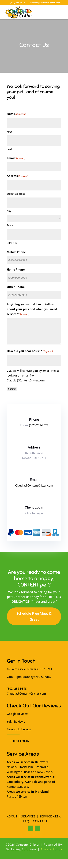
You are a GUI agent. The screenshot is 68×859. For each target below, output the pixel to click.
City (9, 211)
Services (28, 816)
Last (9, 149)
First (9, 131)
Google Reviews (17, 714)
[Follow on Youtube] (37, 828)
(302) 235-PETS (17, 2)
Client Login (34, 507)
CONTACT (40, 821)
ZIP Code (12, 243)
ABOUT (12, 816)
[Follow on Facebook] (30, 828)
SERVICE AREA (50, 816)
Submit (12, 388)
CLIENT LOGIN (19, 741)
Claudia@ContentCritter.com (34, 485)
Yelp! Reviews (16, 721)
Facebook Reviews (19, 729)
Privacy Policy (51, 849)
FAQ (26, 821)
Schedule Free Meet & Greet (34, 616)
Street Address (16, 193)
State (10, 225)
